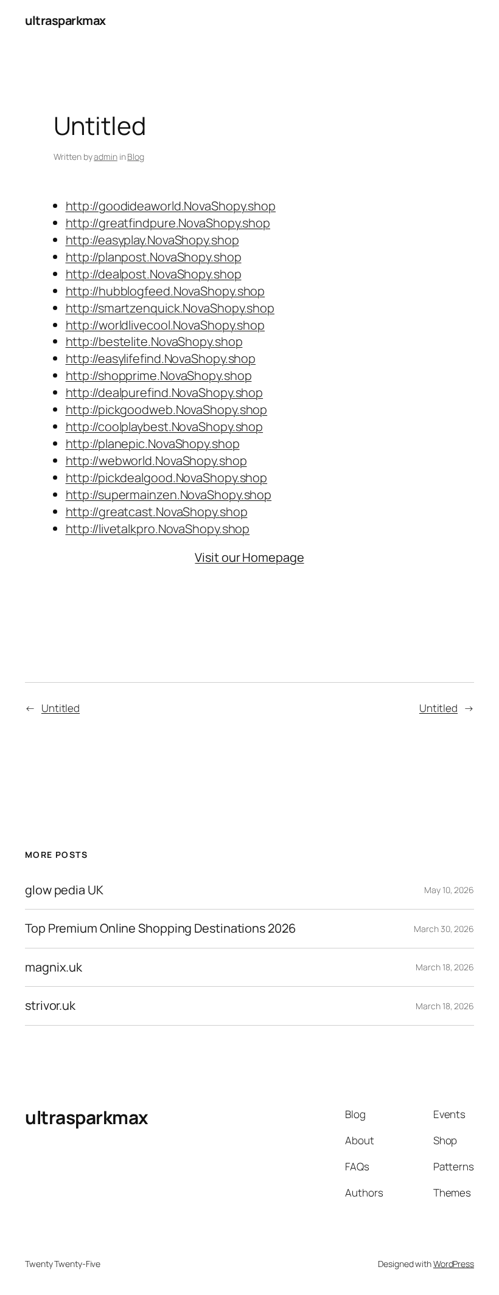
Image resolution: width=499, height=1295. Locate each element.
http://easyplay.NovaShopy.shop (152, 240)
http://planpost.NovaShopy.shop (154, 257)
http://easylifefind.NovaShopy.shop (161, 358)
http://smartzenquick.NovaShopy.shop (170, 308)
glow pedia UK (64, 890)
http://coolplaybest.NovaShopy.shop (164, 426)
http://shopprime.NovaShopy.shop (159, 375)
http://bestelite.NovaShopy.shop (154, 341)
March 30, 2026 (444, 928)
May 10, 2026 (449, 890)
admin (105, 156)
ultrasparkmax (65, 20)
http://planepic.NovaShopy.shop (153, 443)
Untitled (60, 708)
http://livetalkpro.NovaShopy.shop (158, 528)
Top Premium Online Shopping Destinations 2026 (160, 928)
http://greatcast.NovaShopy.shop (157, 511)
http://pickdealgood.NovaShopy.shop (167, 477)
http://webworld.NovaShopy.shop (156, 460)
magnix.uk (53, 967)
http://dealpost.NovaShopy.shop (154, 274)
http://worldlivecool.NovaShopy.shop (165, 325)
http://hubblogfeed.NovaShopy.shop (165, 291)
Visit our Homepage (249, 557)
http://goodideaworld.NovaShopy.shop (171, 206)
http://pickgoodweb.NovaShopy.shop (167, 409)
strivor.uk (50, 1005)
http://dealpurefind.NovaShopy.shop (164, 392)
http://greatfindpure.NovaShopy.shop (168, 223)
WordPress (453, 1263)
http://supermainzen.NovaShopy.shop (169, 494)
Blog (135, 156)
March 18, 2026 (445, 967)
